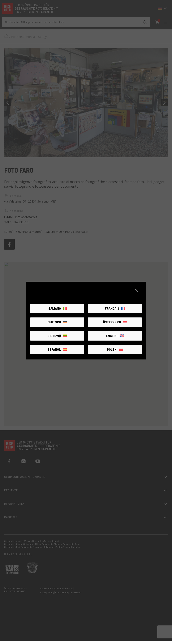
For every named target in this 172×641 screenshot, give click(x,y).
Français (112, 308)
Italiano (54, 308)
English (112, 336)
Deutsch (54, 322)
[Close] (136, 290)
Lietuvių (54, 336)
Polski (112, 349)
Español (54, 349)
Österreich (112, 322)
